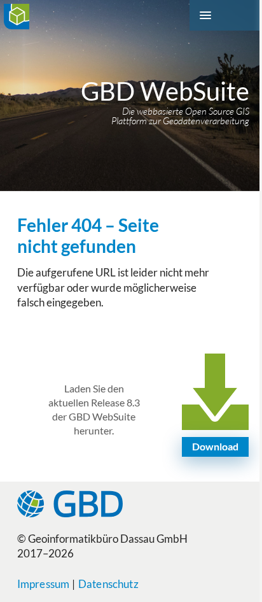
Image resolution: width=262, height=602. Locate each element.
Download (215, 446)
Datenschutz (108, 584)
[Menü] (226, 15)
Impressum (43, 584)
